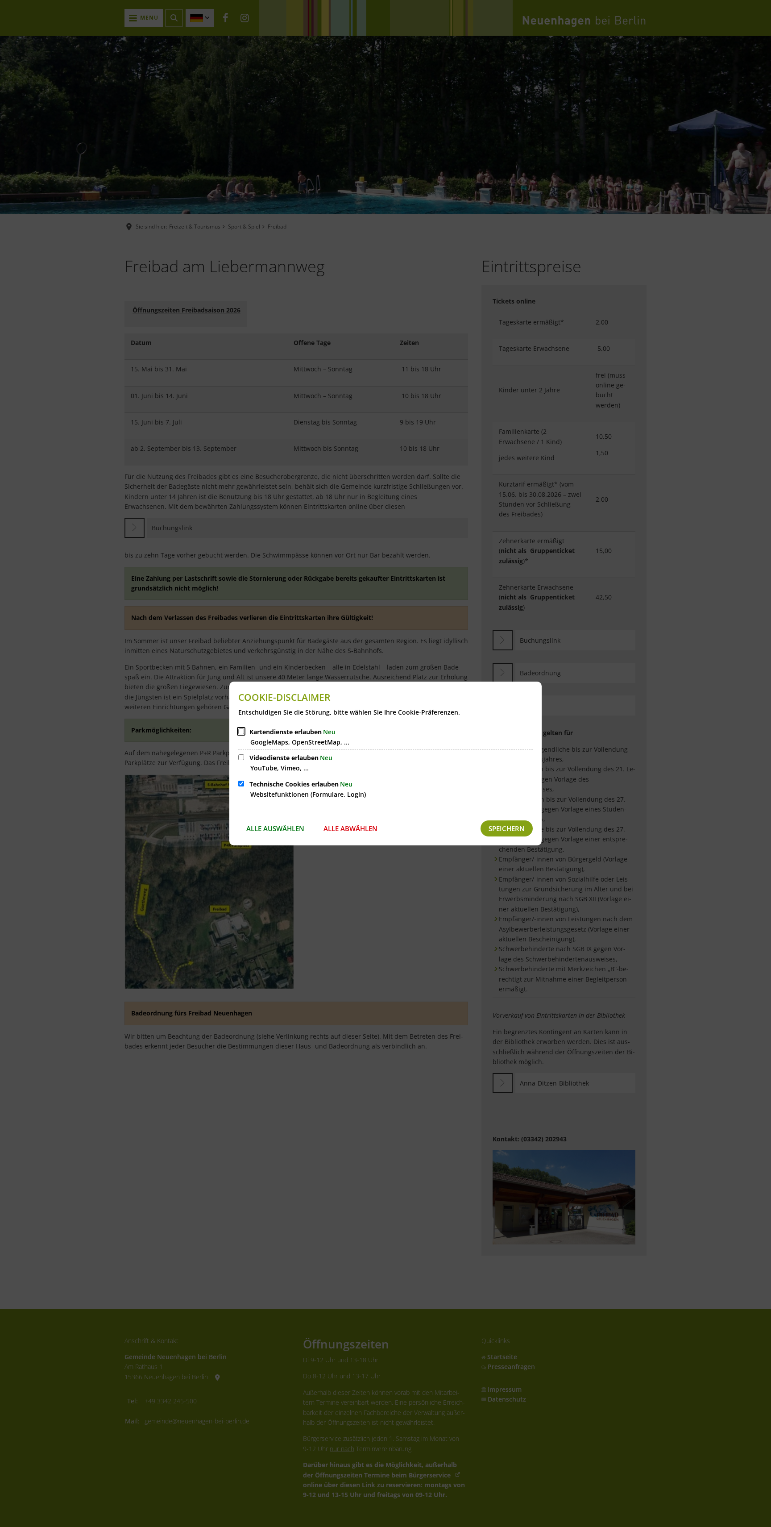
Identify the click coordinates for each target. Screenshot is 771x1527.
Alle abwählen (350, 828)
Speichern (507, 828)
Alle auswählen (275, 828)
